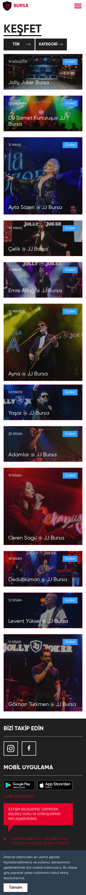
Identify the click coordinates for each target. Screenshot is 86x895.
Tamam (15, 888)
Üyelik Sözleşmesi (18, 796)
